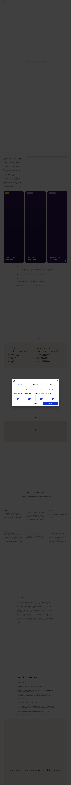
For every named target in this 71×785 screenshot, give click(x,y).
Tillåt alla (50, 403)
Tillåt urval (35, 403)
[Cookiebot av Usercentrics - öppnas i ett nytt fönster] (53, 381)
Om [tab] (51, 384)
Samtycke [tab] (20, 384)
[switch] (29, 399)
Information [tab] (35, 384)
